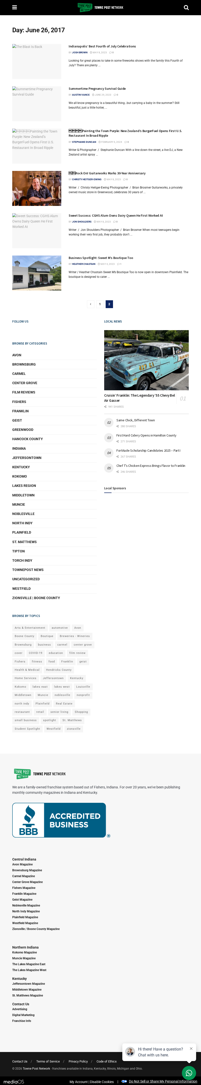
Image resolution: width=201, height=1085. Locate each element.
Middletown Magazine (26, 989)
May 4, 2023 (107, 264)
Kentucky (21, 467)
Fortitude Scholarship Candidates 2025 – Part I (148, 450)
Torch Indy (22, 560)
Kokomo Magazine (24, 952)
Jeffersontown (26, 458)
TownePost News (28, 570)
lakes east (40, 686)
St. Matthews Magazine (27, 995)
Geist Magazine (22, 899)
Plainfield (21, 532)
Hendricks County (59, 669)
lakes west (62, 686)
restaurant (22, 712)
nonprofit (83, 695)
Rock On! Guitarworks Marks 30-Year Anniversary (107, 173)
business (44, 644)
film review (77, 653)
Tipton (18, 551)
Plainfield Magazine (25, 917)
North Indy (22, 523)
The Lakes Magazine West (29, 970)
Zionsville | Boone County (36, 598)
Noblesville (23, 514)
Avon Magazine (22, 864)
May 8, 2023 (99, 52)
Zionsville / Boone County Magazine (36, 929)
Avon (16, 355)
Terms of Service (48, 1061)
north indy (22, 703)
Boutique (47, 636)
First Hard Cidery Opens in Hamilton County (146, 435)
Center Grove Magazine (27, 882)
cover (19, 653)
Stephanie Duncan (84, 142)
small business (26, 720)
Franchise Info (21, 1021)
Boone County (24, 636)
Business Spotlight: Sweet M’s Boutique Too (101, 258)
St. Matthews (24, 542)
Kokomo (19, 476)
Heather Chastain (83, 264)
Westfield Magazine (25, 923)
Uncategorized (26, 579)
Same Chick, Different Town (135, 420)
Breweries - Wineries (75, 636)
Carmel (19, 374)
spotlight (49, 720)
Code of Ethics (107, 1061)
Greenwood (22, 430)
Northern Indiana (25, 947)
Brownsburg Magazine (27, 870)
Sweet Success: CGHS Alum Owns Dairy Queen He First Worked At (116, 215)
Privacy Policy (78, 1061)
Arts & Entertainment (30, 627)
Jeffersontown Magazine (28, 983)
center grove (83, 644)
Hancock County (27, 439)
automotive (60, 627)
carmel (62, 644)
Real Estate (64, 703)
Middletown (23, 495)
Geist (17, 420)
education (56, 653)
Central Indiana (24, 859)
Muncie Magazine (24, 958)
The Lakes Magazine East (28, 964)
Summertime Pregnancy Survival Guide (97, 88)
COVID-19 (35, 653)
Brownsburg (24, 364)
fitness (37, 661)
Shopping (81, 712)
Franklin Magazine (24, 893)
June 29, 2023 (102, 94)
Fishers (19, 402)
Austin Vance (81, 94)
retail (40, 712)
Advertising (19, 1009)
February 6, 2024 (111, 142)
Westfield (21, 589)
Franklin (20, 411)
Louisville (83, 686)
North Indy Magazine (26, 911)
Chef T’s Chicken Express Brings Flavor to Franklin (150, 465)
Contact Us (20, 1004)
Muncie (18, 504)
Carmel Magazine (23, 876)
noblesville (62, 695)
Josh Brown (80, 52)
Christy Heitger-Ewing (86, 179)
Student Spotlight (27, 728)
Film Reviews (23, 392)
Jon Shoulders (81, 221)
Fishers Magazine (23, 888)
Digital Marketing (23, 1015)
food (52, 661)
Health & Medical (27, 669)
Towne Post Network (36, 1068)
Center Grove (24, 383)
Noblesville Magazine (26, 905)
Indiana (19, 448)
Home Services (26, 678)
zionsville (74, 728)
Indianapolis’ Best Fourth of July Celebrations (102, 46)
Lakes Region (24, 486)
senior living (59, 712)
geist (83, 661)
